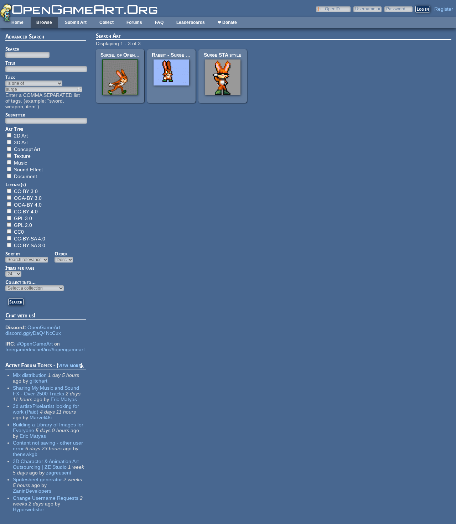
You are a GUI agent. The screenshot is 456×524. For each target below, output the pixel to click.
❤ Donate (227, 22)
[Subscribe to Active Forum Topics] (81, 367)
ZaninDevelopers (32, 491)
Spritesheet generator (37, 479)
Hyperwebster (28, 509)
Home (17, 22)
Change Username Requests (45, 498)
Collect (106, 22)
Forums (134, 22)
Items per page (20, 268)
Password (395, 8)
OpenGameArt (43, 327)
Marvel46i (41, 417)
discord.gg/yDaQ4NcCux (33, 333)
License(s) (15, 184)
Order (61, 253)
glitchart (38, 381)
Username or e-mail (367, 8)
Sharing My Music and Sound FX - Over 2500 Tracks (46, 390)
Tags (10, 77)
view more (69, 365)
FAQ (159, 22)
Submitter (15, 115)
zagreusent (58, 473)
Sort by (12, 253)
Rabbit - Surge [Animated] (180, 55)
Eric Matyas (64, 399)
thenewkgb (25, 454)
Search (12, 49)
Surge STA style (222, 55)
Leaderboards (190, 22)
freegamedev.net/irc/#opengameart (45, 349)
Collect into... (20, 282)
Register (443, 9)
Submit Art (76, 22)
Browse (44, 22)
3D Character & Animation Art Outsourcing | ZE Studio (46, 464)
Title (10, 63)
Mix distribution (30, 375)
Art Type (14, 129)
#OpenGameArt (35, 344)
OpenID (332, 8)
